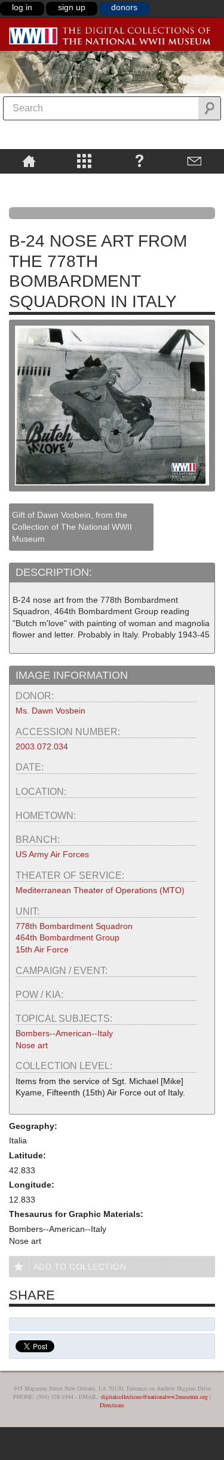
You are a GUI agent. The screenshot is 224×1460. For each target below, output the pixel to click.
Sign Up (71, 7)
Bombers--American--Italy (64, 1033)
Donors (124, 7)
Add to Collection (80, 1266)
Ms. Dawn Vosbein (50, 710)
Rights (29, 182)
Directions (112, 1405)
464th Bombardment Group (67, 937)
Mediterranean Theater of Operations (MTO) (100, 890)
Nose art (32, 1045)
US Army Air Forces (52, 854)
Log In (22, 7)
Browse (84, 160)
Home (29, 160)
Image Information (72, 675)
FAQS (139, 160)
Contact (195, 160)
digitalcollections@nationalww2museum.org (154, 1396)
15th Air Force (42, 949)
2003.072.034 (42, 746)
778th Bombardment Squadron (74, 926)
